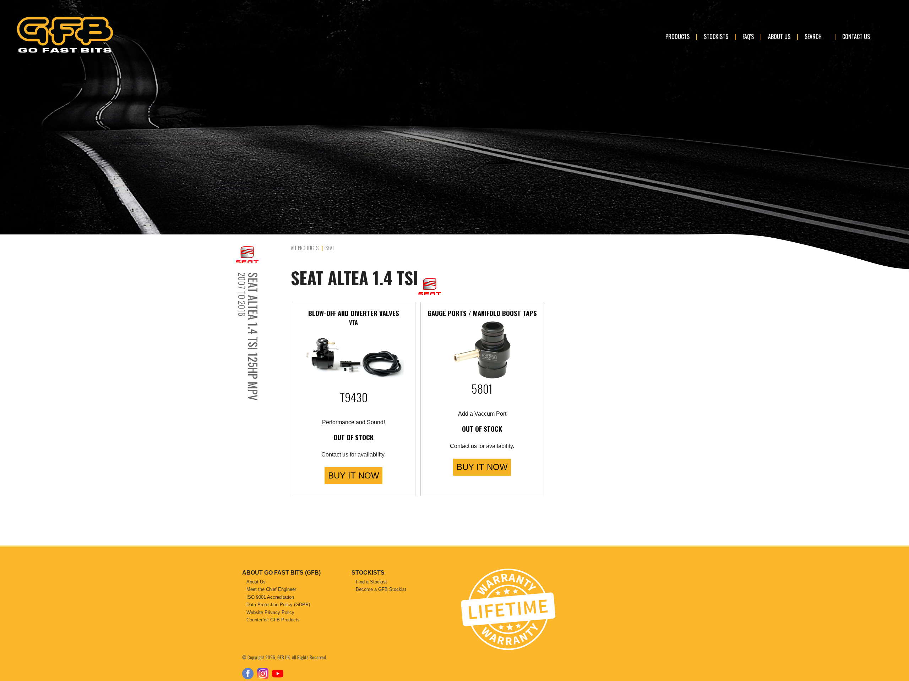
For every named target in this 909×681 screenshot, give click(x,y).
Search (813, 36)
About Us (779, 36)
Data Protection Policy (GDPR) (278, 604)
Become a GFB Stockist (381, 589)
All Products (305, 247)
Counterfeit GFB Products (273, 619)
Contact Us (856, 36)
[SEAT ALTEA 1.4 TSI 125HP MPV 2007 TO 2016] (261, 254)
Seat (329, 247)
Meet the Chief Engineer (271, 589)
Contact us (334, 455)
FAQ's (748, 36)
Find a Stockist (371, 582)
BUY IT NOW (353, 475)
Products (677, 36)
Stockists (716, 36)
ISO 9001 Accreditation (270, 597)
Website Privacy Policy (270, 612)
